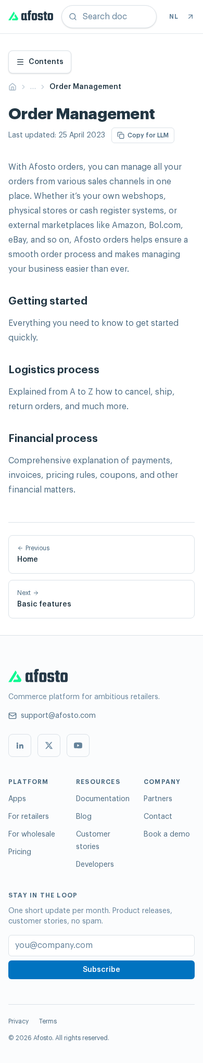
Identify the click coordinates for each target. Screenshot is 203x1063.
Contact (158, 816)
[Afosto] (30, 16)
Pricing (19, 852)
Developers (95, 864)
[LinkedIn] (19, 745)
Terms (48, 1021)
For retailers (28, 816)
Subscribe (101, 969)
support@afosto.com (58, 715)
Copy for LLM (148, 135)
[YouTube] (78, 745)
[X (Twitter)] (48, 745)
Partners (158, 799)
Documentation (103, 799)
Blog (84, 816)
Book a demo (167, 834)
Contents (46, 62)
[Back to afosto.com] (190, 16)
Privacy (18, 1021)
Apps (17, 799)
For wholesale (31, 834)
